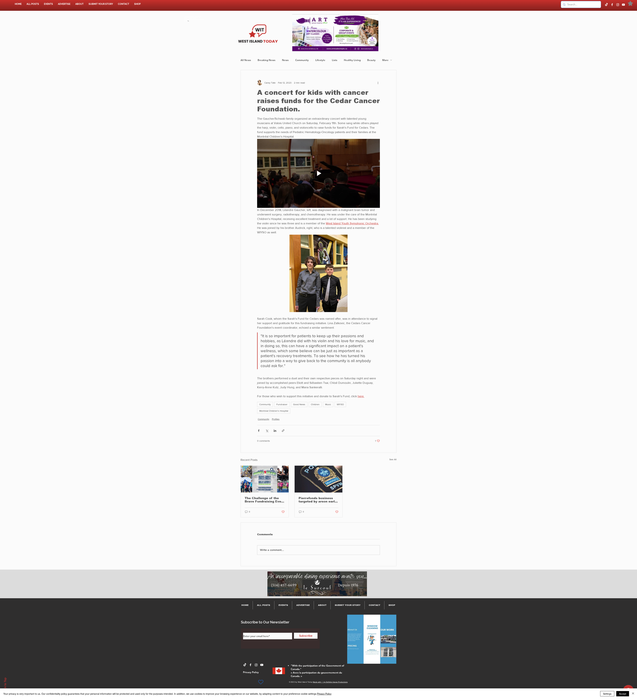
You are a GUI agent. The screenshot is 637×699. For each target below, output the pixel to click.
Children (315, 404)
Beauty (371, 60)
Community (302, 60)
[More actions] (378, 83)
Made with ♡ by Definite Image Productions (330, 682)
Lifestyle (320, 60)
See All (392, 459)
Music (328, 404)
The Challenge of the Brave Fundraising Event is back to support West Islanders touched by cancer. (264, 499)
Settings (607, 693)
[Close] (633, 693)
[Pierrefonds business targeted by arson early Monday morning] (319, 479)
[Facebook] (612, 4)
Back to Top (5, 685)
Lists (334, 60)
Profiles (276, 419)
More (385, 60)
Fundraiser (281, 404)
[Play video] (318, 173)
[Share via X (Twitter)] (266, 430)
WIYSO (340, 404)
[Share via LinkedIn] (275, 430)
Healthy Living (352, 60)
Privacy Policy (324, 693)
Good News (299, 404)
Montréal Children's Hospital (273, 410)
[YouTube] (623, 4)
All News (246, 60)
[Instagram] (618, 4)
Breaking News (266, 60)
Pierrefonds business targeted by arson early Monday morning (318, 499)
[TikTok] (606, 4)
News (285, 60)
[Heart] (261, 682)
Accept (622, 693)
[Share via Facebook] (258, 430)
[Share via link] (283, 430)
